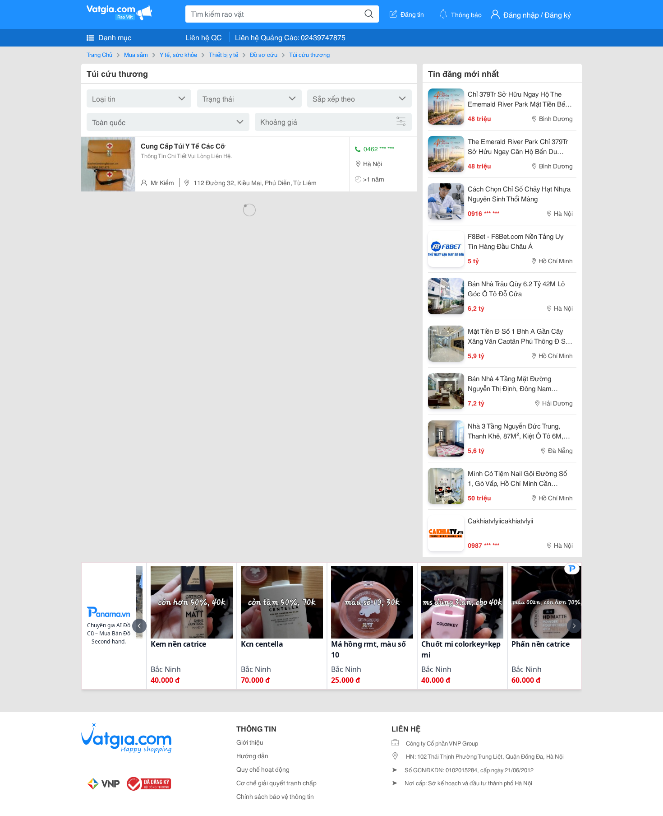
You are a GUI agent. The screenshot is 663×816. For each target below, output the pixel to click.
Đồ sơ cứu (263, 54)
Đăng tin (412, 14)
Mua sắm (136, 54)
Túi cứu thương (309, 54)
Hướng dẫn (252, 755)
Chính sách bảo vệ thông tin (275, 796)
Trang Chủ (99, 54)
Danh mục (114, 37)
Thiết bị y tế (223, 54)
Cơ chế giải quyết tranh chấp (276, 782)
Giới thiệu (249, 741)
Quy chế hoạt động (263, 769)
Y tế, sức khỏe (178, 54)
